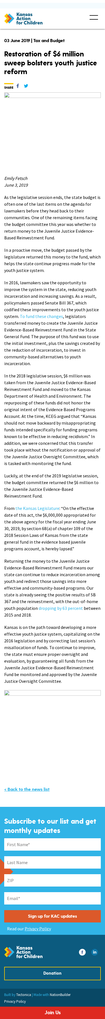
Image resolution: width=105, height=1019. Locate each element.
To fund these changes (41, 316)
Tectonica (23, 994)
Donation (52, 973)
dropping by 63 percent (61, 608)
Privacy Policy (38, 928)
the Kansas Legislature (37, 508)
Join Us (53, 1012)
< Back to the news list (27, 789)
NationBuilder (60, 994)
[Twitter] (26, 87)
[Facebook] (17, 87)
